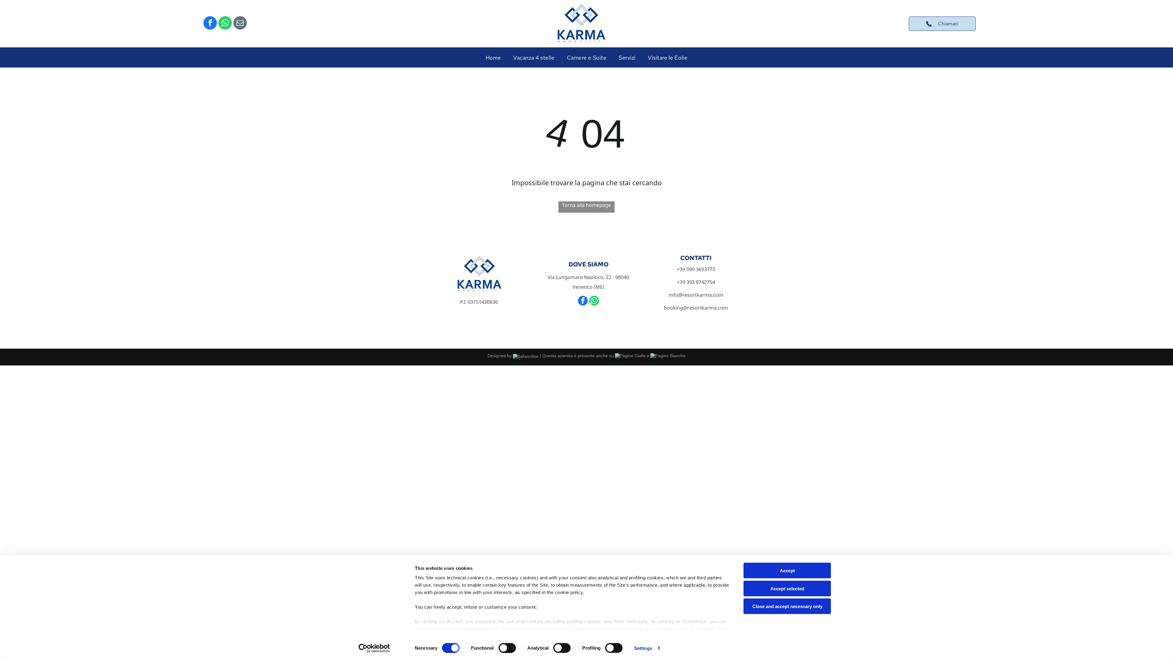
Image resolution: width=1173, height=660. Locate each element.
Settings (643, 648)
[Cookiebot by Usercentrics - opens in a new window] (374, 648)
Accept (787, 570)
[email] (240, 23)
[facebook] (210, 23)
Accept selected (787, 588)
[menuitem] (493, 57)
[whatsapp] (225, 23)
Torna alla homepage (586, 205)
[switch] (507, 648)
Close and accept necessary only (787, 606)
